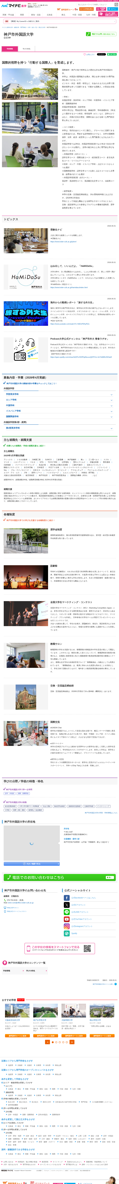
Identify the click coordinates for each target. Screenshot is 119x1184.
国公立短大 (23, 1102)
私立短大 (35, 1102)
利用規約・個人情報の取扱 (27, 1162)
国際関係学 (56, 1115)
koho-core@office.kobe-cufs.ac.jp (20, 903)
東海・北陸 (35, 15)
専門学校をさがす (29, 1164)
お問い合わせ (8, 1162)
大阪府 (29, 1065)
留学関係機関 (13, 1105)
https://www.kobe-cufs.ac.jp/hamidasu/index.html (69, 287)
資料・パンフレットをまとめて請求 (95, 1164)
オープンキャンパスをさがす (50, 1164)
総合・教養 (12, 1145)
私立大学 (11, 1102)
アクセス (46, 1170)
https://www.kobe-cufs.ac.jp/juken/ (63, 242)
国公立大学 (42, 27)
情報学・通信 (59, 1139)
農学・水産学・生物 (98, 1139)
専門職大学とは (71, 1164)
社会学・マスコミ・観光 (65, 1136)
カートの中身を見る (86, 9)
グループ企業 (74, 1170)
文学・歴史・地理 (14, 1136)
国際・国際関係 (28, 1115)
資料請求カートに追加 (17, 1036)
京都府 (20, 1065)
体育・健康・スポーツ (47, 1142)
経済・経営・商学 (44, 1136)
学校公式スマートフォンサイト (17, 911)
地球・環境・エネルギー (77, 1139)
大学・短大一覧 (32, 27)
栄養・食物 (81, 1142)
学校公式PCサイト (13, 908)
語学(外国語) (43, 1115)
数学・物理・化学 (30, 1139)
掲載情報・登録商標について (96, 1162)
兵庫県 (38, 1065)
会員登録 (102, 8)
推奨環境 (45, 1162)
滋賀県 (10, 1065)
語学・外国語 (13, 1115)
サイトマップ (58, 1162)
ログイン (113, 9)
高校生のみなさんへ (74, 1162)
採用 (66, 1170)
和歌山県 (58, 1065)
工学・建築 (46, 1139)
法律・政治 (30, 1136)
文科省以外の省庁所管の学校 (66, 1102)
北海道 (49, 15)
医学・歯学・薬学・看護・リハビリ (21, 1142)
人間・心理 (82, 1136)
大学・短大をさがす (11, 1164)
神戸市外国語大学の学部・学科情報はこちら (101, 813)
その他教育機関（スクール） (102, 1102)
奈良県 (48, 1065)
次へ (72, 1042)
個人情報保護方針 (85, 1170)
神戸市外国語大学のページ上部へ (103, 984)
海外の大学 (47, 1102)
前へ (47, 1042)
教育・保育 (94, 1142)
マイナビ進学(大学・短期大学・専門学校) (14, 27)
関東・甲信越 (8, 15)
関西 (22, 15)
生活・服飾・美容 (66, 1142)
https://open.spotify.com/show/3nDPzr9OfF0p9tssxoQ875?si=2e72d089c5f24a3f (81, 357)
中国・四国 (77, 15)
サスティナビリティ (57, 1170)
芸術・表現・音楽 (108, 1142)
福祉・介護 (95, 1136)
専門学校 (84, 1102)
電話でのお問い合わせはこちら (103, 34)
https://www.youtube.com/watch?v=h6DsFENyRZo (69, 324)
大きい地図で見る (33, 864)
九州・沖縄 (91, 15)
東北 (63, 15)
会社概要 (39, 1170)
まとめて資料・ (111, 14)
